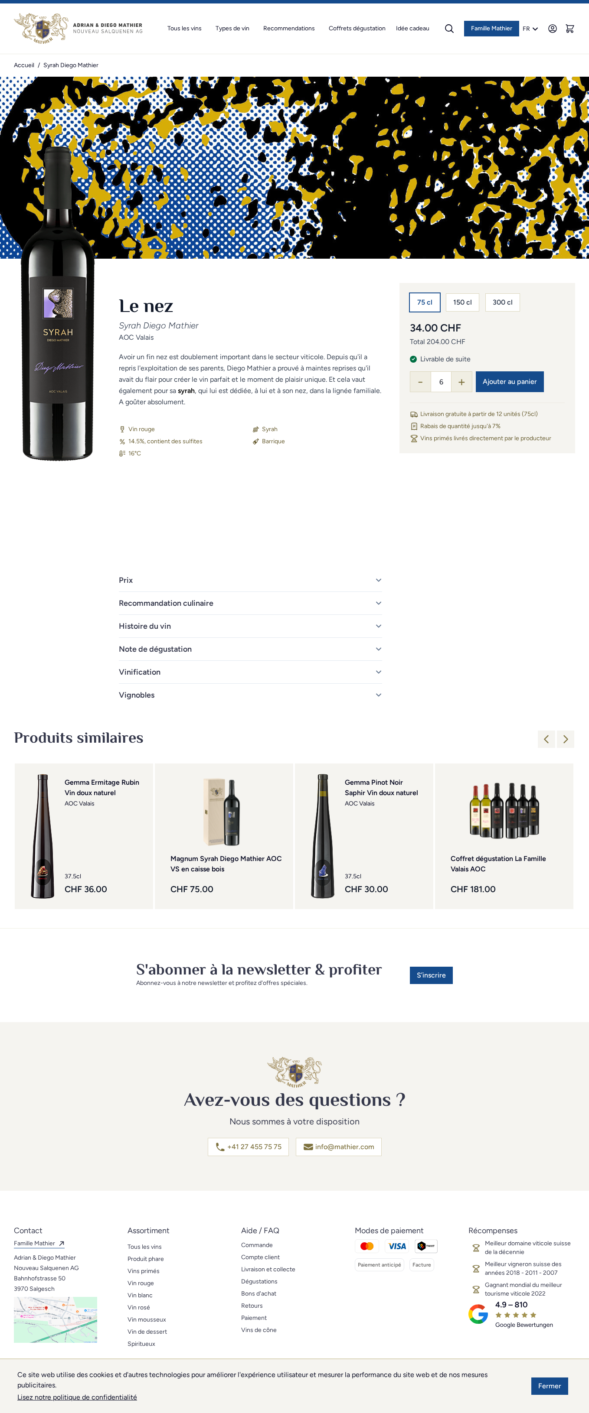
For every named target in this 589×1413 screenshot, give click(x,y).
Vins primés (144, 1271)
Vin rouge (141, 1283)
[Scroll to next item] (565, 739)
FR (526, 28)
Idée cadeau (412, 28)
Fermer (549, 1386)
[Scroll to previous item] (546, 739)
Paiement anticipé (379, 1265)
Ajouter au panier (510, 381)
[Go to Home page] (78, 28)
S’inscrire (431, 975)
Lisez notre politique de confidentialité (77, 1397)
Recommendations (289, 28)
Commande (257, 1245)
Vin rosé (139, 1307)
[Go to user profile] (552, 28)
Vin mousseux (147, 1319)
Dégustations (259, 1281)
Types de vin (232, 28)
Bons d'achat (258, 1293)
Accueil (24, 65)
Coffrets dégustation (357, 28)
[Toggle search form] (449, 28)
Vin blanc (140, 1295)
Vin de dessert (147, 1331)
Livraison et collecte (268, 1269)
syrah (186, 391)
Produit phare (146, 1259)
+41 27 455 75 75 (254, 1147)
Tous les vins (184, 28)
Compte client (260, 1257)
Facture (421, 1265)
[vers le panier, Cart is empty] (570, 29)
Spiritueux (141, 1344)
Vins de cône (259, 1330)
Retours (252, 1305)
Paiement (254, 1318)
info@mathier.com (344, 1147)
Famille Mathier (491, 28)
